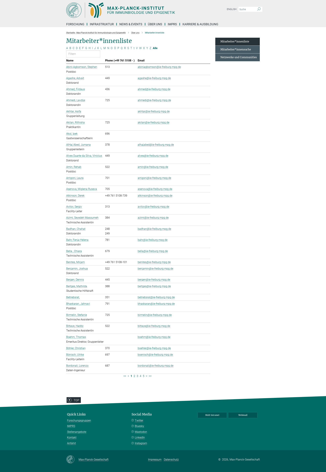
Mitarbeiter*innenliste (234, 41)
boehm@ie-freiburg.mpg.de (154, 337)
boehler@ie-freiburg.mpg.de (154, 348)
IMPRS (172, 24)
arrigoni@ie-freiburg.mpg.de (154, 178)
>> (150, 376)
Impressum (154, 459)
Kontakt (71, 437)
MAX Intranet (212, 415)
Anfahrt (71, 443)
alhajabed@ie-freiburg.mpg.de (156, 144)
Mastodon (141, 431)
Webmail (242, 415)
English (232, 9)
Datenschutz (171, 459)
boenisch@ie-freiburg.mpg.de (155, 354)
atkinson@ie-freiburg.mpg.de (155, 195)
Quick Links (76, 414)
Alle (155, 48)
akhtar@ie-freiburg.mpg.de (154, 111)
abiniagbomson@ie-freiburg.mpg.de (159, 67)
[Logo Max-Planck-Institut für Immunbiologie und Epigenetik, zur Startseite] (130, 10)
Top (76, 400)
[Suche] (258, 9)
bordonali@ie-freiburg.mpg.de (155, 365)
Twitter (139, 420)
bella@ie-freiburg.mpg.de (153, 251)
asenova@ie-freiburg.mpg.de (155, 189)
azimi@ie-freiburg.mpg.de (153, 217)
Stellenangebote (76, 431)
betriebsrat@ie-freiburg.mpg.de (156, 297)
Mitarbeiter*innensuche (235, 49)
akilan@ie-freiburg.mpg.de (153, 122)
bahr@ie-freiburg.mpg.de (152, 240)
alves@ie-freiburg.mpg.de (153, 155)
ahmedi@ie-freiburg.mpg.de (154, 100)
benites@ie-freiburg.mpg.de (154, 262)
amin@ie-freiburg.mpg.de (153, 167)
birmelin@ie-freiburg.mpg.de (155, 315)
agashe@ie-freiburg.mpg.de (154, 78)
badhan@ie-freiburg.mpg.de (154, 228)
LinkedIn (140, 437)
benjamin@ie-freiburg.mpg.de (155, 268)
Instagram (141, 443)
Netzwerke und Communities (238, 57)
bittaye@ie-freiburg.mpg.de (154, 326)
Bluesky (139, 426)
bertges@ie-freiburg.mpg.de (154, 286)
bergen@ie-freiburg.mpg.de (154, 279)
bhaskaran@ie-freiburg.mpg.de (156, 303)
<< (124, 376)
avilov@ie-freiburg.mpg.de (153, 206)
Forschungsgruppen (79, 420)
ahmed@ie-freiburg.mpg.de (154, 89)
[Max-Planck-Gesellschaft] (72, 460)
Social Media (142, 414)
